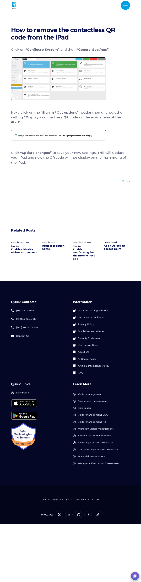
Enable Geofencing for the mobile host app (84, 254)
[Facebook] (88, 514)
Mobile (15, 246)
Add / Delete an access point (114, 247)
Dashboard (17, 242)
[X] (59, 514)
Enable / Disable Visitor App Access (24, 251)
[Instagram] (78, 514)
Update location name (53, 247)
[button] (135, 576)
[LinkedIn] (69, 514)
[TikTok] (97, 514)
